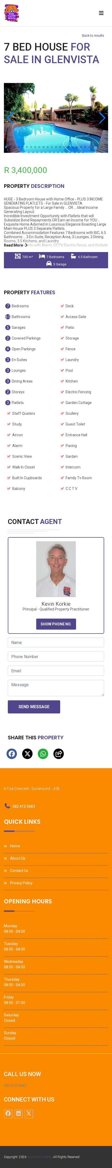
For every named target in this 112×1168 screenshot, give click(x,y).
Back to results (93, 35)
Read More (13, 245)
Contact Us (19, 871)
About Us (17, 858)
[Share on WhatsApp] (43, 754)
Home (15, 846)
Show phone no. (56, 624)
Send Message (33, 706)
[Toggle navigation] (101, 13)
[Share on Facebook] (12, 754)
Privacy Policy (21, 883)
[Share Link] (58, 754)
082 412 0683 (24, 806)
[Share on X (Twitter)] (27, 754)
